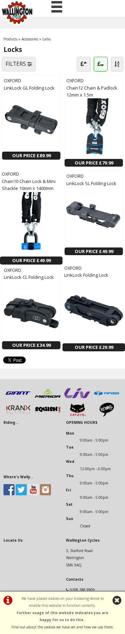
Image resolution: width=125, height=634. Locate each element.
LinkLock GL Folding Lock (29, 88)
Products (10, 39)
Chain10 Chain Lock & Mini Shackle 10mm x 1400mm (29, 184)
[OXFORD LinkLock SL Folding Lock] (94, 243)
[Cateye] (77, 415)
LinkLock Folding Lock (86, 275)
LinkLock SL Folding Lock (91, 183)
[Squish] (48, 415)
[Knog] (107, 415)
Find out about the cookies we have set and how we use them (62, 627)
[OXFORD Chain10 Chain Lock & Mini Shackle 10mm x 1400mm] (31, 253)
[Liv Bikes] (77, 398)
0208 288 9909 (82, 589)
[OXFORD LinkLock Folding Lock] (93, 340)
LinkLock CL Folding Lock (29, 277)
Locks (46, 39)
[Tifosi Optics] (107, 398)
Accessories (30, 39)
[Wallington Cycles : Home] (17, 12)
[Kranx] (18, 415)
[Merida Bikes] (48, 398)
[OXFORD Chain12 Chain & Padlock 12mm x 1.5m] (94, 155)
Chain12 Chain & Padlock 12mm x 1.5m (91, 91)
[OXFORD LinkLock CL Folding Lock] (31, 338)
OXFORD (12, 80)
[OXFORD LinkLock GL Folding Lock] (31, 148)
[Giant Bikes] (18, 398)
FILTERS (16, 64)
